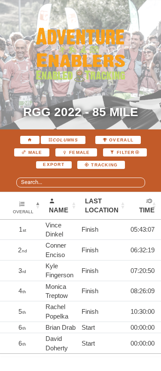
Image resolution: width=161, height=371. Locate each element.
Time (147, 210)
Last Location (101, 205)
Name (58, 210)
